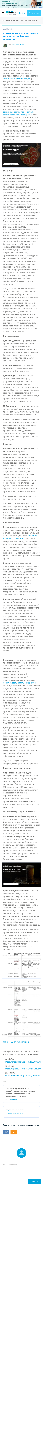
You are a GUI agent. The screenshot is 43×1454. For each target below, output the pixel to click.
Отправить (35, 1181)
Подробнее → (13, 1099)
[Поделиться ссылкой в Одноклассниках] (14, 1132)
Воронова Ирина (18, 45)
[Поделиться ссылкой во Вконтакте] (6, 1132)
